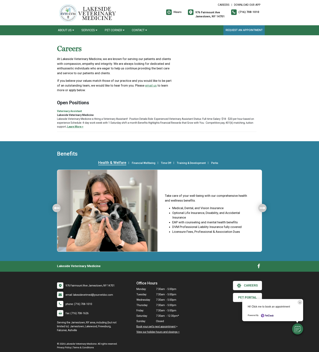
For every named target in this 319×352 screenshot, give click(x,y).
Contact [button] (138, 30)
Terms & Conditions (83, 347)
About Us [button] (65, 30)
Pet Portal (247, 297)
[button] (297, 328)
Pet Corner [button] (114, 30)
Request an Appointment (244, 30)
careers (251, 285)
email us (151, 85)
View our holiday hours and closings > (158, 331)
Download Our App (247, 4)
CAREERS (223, 4)
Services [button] (88, 30)
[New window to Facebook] (258, 266)
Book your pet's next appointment (156, 326)
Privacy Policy (64, 347)
